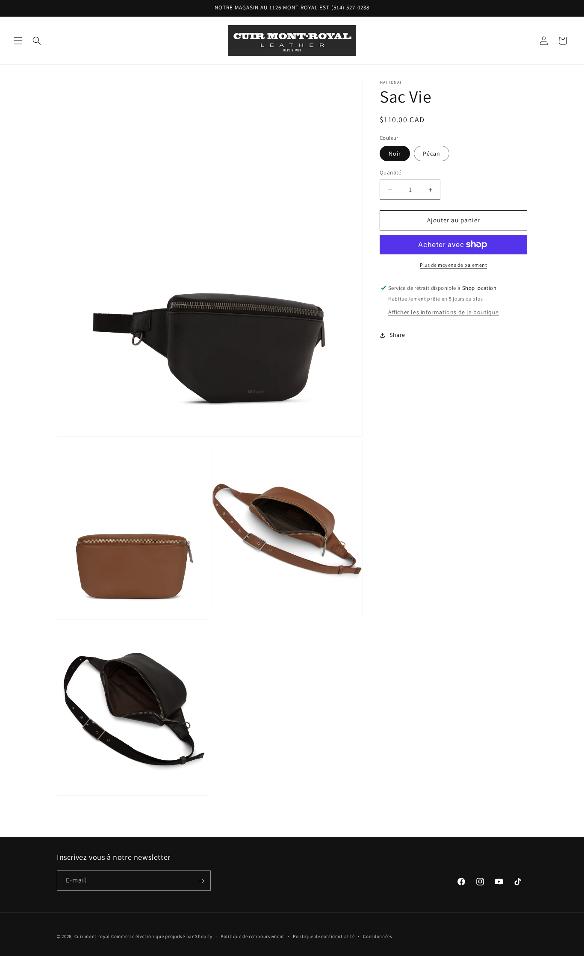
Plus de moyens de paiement (453, 265)
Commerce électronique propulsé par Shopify (161, 936)
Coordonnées (377, 936)
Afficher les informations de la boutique (443, 312)
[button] (18, 40)
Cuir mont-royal (92, 936)
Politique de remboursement (252, 936)
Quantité (390, 173)
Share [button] (397, 335)
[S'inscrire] (201, 881)
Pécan (431, 154)
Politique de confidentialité (324, 936)
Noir (395, 154)
